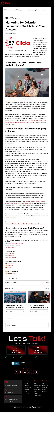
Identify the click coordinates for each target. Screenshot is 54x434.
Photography (37, 395)
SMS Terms (28, 407)
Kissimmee (45, 385)
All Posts (6, 10)
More (43, 10)
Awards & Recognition (32, 10)
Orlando (44, 387)
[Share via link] (16, 278)
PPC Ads (36, 387)
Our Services (28, 387)
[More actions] (48, 18)
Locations (46, 381)
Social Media (37, 389)
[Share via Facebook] (6, 278)
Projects (27, 389)
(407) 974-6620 (9, 392)
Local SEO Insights (17, 10)
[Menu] (50, 3)
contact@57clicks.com (11, 385)
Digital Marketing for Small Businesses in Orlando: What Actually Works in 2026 (15, 306)
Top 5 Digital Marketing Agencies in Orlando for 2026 (39, 306)
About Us (27, 385)
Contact (27, 393)
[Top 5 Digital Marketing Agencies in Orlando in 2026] (39, 297)
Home (26, 383)
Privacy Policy (22, 407)
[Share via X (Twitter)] (9, 278)
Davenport (45, 383)
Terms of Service (36, 407)
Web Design (37, 385)
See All (47, 288)
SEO (35, 383)
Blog (26, 391)
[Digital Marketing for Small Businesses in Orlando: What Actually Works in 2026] (15, 297)
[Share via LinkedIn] (13, 278)
